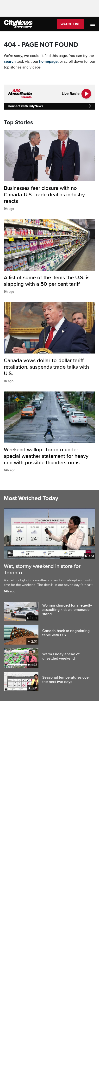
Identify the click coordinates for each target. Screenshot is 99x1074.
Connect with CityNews (25, 106)
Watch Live (70, 24)
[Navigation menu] (93, 24)
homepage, (49, 61)
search (10, 61)
